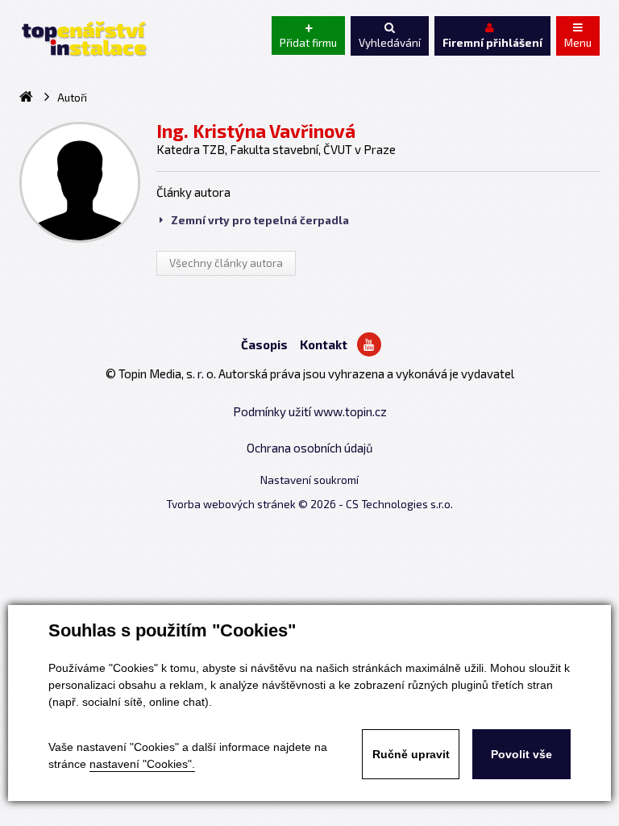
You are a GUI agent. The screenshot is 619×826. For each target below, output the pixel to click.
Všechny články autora (226, 263)
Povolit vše (521, 754)
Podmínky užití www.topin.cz (310, 411)
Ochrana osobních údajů (310, 447)
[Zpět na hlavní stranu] (83, 38)
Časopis (264, 344)
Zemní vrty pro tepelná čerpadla (260, 220)
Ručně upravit (411, 754)
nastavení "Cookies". (142, 763)
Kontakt (323, 344)
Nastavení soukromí (309, 479)
